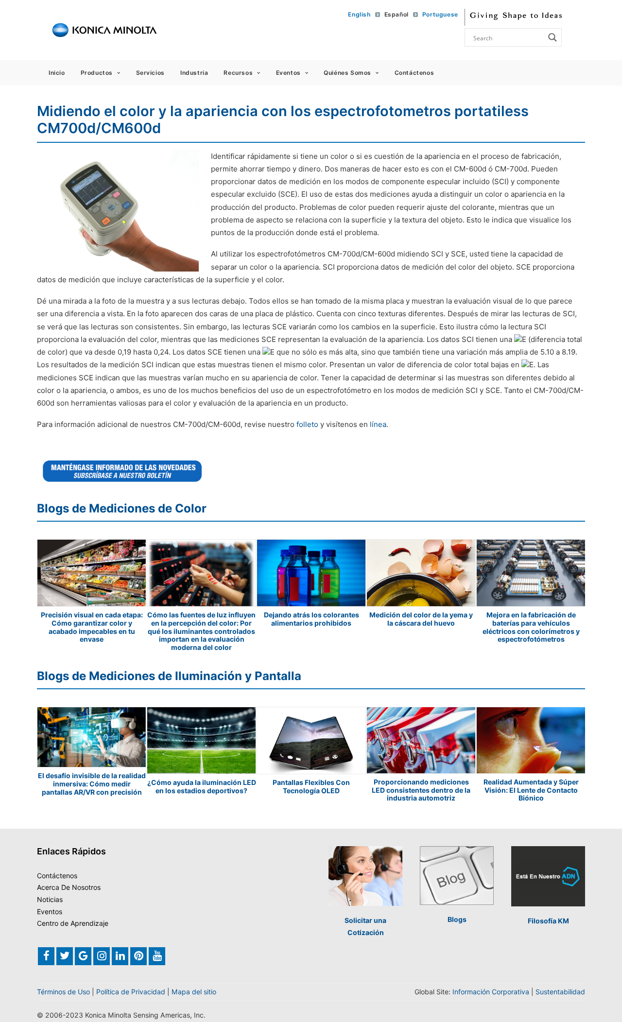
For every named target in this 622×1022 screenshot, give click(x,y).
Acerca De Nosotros (69, 887)
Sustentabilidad (560, 992)
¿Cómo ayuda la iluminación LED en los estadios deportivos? (201, 786)
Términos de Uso (63, 992)
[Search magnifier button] (552, 37)
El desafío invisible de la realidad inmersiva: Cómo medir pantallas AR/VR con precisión (92, 783)
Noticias (50, 899)
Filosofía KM (548, 921)
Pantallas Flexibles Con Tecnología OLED (311, 786)
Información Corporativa (490, 992)
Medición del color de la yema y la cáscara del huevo (421, 619)
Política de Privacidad (130, 992)
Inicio (57, 72)
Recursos (238, 72)
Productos (97, 72)
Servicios (150, 72)
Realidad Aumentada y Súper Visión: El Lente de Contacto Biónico (531, 790)
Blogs (457, 919)
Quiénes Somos (347, 72)
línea (378, 424)
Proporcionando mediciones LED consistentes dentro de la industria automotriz (421, 790)
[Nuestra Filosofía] (548, 876)
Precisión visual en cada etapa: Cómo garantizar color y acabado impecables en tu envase (92, 627)
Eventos (288, 72)
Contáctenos (414, 72)
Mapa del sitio (194, 992)
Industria (194, 72)
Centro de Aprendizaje (72, 923)
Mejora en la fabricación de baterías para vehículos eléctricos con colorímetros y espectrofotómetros (531, 627)
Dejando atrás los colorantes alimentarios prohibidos (311, 619)
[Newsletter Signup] (122, 471)
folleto (308, 424)
